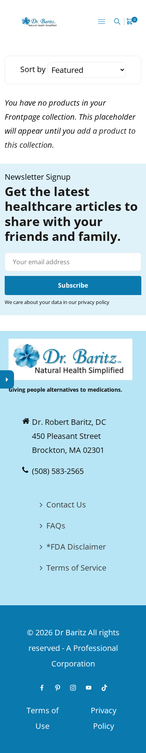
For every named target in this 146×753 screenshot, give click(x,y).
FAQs (55, 525)
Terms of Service (76, 567)
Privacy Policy (103, 718)
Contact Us (66, 504)
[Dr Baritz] (39, 21)
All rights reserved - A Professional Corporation (74, 648)
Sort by (33, 69)
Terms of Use (42, 718)
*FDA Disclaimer (76, 546)
